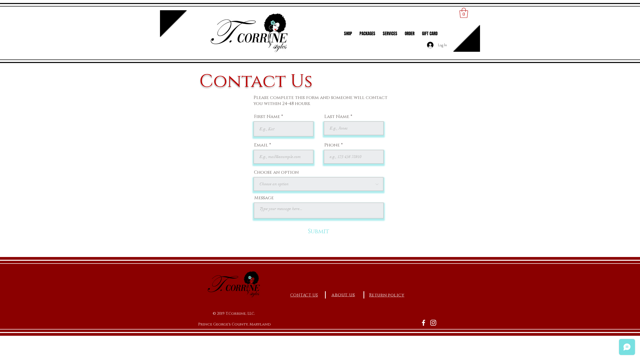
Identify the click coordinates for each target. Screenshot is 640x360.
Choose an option (276, 172)
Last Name (336, 116)
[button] (464, 13)
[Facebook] (424, 323)
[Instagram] (433, 323)
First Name (267, 116)
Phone (332, 145)
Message (264, 198)
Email (261, 145)
